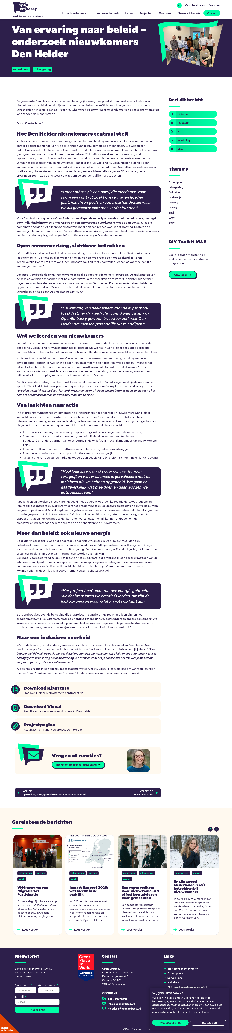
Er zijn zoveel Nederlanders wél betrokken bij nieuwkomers (189, 886)
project (35, 669)
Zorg (172, 222)
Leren (129, 13)
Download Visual (42, 706)
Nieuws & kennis (189, 13)
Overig (173, 207)
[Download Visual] (15, 708)
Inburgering (43, 69)
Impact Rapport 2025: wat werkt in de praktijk (88, 891)
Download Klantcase (46, 688)
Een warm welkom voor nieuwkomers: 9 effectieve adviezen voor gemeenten (140, 892)
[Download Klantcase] (15, 689)
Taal (171, 212)
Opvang (173, 202)
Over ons (165, 13)
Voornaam (22, 985)
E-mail (19, 996)
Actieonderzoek (108, 13)
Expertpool (20, 69)
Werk (172, 217)
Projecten (145, 13)
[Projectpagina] (15, 726)
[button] (179, 5)
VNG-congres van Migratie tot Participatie (32, 891)
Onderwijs (175, 197)
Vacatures (214, 5)
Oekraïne (174, 192)
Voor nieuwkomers (195, 5)
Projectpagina (39, 725)
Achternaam (47, 985)
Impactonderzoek (74, 13)
